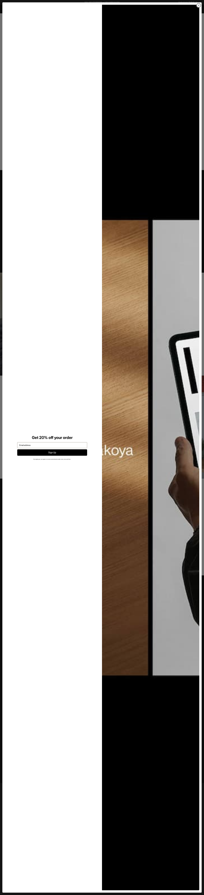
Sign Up (52, 452)
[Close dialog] (199, 5)
